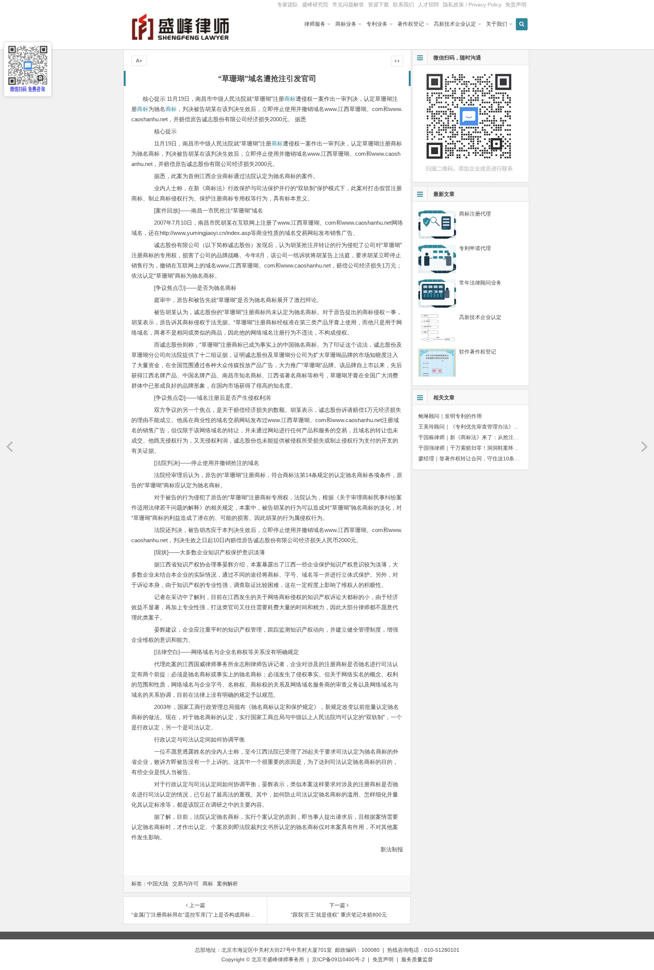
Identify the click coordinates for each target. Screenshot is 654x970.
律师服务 (314, 24)
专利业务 (377, 24)
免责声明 (515, 5)
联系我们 (403, 5)
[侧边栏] (397, 61)
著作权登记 (410, 24)
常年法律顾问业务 (480, 283)
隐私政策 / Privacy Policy (472, 5)
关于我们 (496, 24)
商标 (290, 98)
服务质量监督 (417, 959)
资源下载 (378, 5)
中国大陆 (157, 884)
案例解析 (227, 884)
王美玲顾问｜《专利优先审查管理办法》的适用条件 (479, 427)
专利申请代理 (475, 248)
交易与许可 (185, 884)
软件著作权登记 (477, 352)
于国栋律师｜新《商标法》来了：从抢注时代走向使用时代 (487, 437)
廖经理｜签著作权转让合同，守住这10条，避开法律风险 (484, 458)
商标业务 (346, 24)
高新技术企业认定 (455, 24)
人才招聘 (428, 5)
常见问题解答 (348, 5)
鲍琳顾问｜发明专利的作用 (450, 416)
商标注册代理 (475, 214)
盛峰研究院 (315, 5)
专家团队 (287, 5)
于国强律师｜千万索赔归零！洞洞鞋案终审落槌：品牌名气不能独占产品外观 (508, 448)
